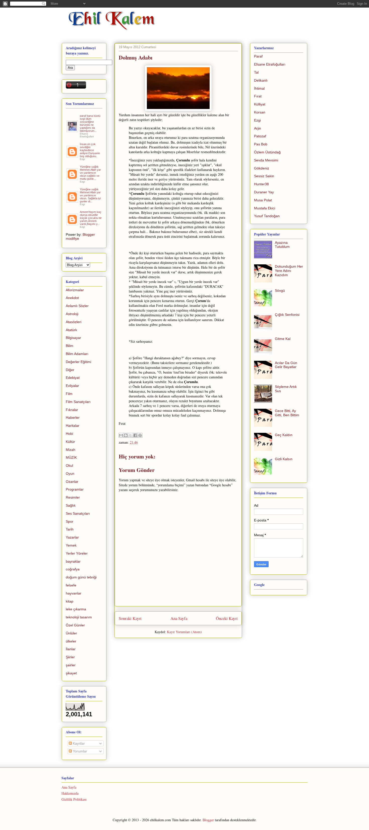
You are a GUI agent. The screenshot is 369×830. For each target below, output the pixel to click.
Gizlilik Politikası (74, 799)
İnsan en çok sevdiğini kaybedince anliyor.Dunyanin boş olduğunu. (90, 150)
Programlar (75, 489)
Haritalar (72, 426)
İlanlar (71, 649)
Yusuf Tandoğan (267, 216)
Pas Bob (260, 144)
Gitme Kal (282, 339)
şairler (71, 665)
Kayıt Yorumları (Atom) (184, 631)
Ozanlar (72, 482)
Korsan (259, 112)
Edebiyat (73, 378)
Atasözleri (73, 322)
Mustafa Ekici (264, 208)
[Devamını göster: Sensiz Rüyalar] (73, 178)
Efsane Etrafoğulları (269, 64)
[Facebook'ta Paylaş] (135, 435)
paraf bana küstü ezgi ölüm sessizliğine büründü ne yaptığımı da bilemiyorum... (90, 123)
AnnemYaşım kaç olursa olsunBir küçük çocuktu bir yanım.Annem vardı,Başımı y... (91, 217)
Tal (256, 72)
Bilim (69, 346)
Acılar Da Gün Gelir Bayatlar (286, 365)
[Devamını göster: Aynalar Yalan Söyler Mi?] (73, 155)
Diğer (70, 370)
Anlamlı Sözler (77, 306)
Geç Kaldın (283, 435)
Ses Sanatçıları (78, 513)
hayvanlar (73, 593)
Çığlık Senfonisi (287, 315)
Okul (69, 465)
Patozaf (260, 136)
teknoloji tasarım (79, 617)
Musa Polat (263, 200)
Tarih (70, 529)
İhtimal (259, 88)
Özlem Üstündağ (267, 152)
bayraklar (73, 561)
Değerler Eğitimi (78, 362)
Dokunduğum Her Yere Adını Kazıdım (289, 270)
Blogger (208, 819)
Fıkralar (72, 410)
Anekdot (72, 298)
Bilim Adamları (77, 354)
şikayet (71, 673)
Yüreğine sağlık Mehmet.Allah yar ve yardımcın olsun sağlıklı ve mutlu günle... (90, 172)
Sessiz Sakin (264, 176)
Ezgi (257, 120)
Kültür (70, 442)
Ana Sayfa (178, 618)
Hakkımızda (70, 793)
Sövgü (280, 290)
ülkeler (71, 641)
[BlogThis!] (125, 435)
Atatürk (71, 330)
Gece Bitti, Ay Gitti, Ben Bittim (287, 413)
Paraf (258, 56)
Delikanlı (261, 80)
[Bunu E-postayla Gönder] (121, 435)
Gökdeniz (261, 168)
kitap (69, 601)
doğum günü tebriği (81, 577)
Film (69, 394)
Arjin (257, 128)
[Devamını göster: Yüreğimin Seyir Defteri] (73, 130)
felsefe (71, 585)
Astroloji (72, 314)
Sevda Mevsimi (266, 160)
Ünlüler (71, 633)
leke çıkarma (76, 609)
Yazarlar (72, 537)
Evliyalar (72, 386)
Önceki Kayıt (227, 618)
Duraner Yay (264, 192)
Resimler (73, 497)
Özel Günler (75, 625)
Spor (69, 521)
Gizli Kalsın (283, 459)
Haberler (73, 418)
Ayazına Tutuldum (282, 245)
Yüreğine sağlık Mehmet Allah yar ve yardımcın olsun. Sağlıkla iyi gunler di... (90, 195)
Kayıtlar (78, 743)
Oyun (70, 473)
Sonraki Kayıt (130, 618)
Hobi (69, 434)
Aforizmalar (75, 290)
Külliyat (259, 104)
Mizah (70, 450)
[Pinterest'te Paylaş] (140, 435)
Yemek (71, 545)
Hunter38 (261, 184)
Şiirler (70, 657)
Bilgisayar (73, 338)
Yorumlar (79, 751)
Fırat (258, 96)
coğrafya (73, 569)
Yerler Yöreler (77, 553)
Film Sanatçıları (78, 402)
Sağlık (71, 505)
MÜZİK (71, 457)
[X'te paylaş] (130, 435)
